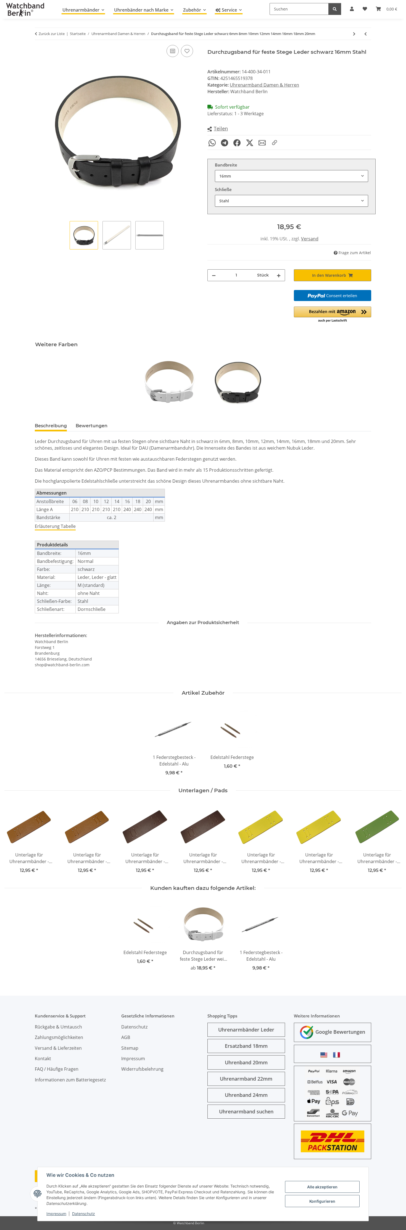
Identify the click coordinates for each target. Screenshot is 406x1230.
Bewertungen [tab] (91, 425)
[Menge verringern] (214, 275)
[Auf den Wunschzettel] (187, 51)
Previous (13, 839)
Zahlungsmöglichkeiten (59, 1037)
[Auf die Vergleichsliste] (173, 51)
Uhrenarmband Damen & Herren (264, 85)
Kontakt (43, 1059)
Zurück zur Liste (52, 33)
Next (392, 839)
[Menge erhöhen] (279, 275)
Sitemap (129, 1048)
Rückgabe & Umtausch (58, 1027)
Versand (309, 239)
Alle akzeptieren (322, 1187)
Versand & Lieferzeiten (58, 1048)
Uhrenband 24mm (246, 1095)
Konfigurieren (322, 1201)
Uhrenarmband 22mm (246, 1078)
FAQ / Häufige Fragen (56, 1069)
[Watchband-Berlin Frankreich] (338, 1054)
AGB (125, 1037)
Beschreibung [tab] (51, 425)
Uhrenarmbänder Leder (246, 1029)
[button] (217, 129)
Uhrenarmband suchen (246, 1111)
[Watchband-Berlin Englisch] (325, 1054)
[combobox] (291, 176)
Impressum (56, 1213)
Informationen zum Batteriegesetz (70, 1080)
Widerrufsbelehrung (142, 1069)
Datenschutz (83, 1213)
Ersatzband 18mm (246, 1046)
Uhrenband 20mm (246, 1062)
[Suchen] (334, 9)
